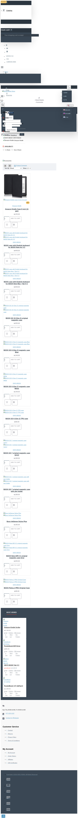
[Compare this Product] (15, 225)
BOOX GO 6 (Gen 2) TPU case (17, 419)
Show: (25, 168)
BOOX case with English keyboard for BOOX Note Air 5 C (17, 246)
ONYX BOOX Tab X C (11, 665)
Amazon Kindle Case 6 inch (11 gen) (16, 210)
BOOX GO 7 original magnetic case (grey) (17, 454)
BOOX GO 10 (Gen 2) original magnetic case (17, 319)
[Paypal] (8, 803)
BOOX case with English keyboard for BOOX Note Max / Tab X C (17, 283)
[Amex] (8, 791)
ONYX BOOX (17, 242)
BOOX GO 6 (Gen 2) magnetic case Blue (17, 351)
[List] (9, 165)
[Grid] (5, 166)
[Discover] (8, 797)
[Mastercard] (8, 785)
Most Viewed (11, 612)
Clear (11, 112)
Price (6, 118)
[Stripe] (8, 809)
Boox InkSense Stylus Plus (17, 521)
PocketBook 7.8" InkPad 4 (13, 686)
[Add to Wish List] (8, 225)
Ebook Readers (39, 100)
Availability (8, 146)
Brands (7, 131)
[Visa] (8, 779)
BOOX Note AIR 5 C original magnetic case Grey (16, 557)
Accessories (39, 102)
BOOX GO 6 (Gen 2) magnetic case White (17, 387)
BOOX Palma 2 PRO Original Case (17, 588)
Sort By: (7, 168)
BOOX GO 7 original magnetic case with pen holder (17, 490)
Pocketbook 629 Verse (12, 646)
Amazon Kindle (16, 206)
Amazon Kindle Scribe (12, 627)
